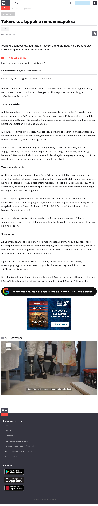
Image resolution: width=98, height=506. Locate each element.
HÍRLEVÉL (9, 431)
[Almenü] (15, 3)
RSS (6, 426)
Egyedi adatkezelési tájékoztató (19, 446)
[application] (49, 368)
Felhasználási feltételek (16, 441)
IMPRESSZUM (10, 436)
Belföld (8, 14)
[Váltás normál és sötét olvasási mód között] (70, 2)
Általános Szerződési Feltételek (19, 451)
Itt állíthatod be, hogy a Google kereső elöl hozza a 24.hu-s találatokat (52, 291)
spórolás (27, 9)
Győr (16, 9)
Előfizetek (82, 3)
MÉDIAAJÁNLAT (11, 456)
